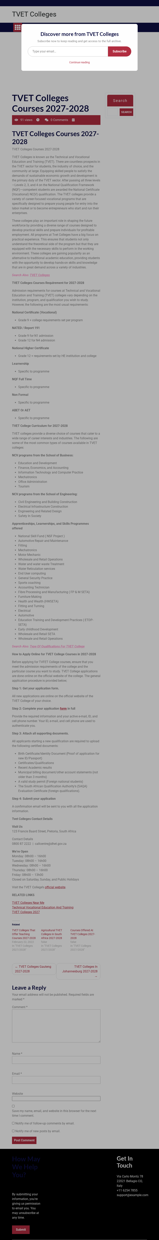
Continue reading (79, 62)
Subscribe (120, 51)
